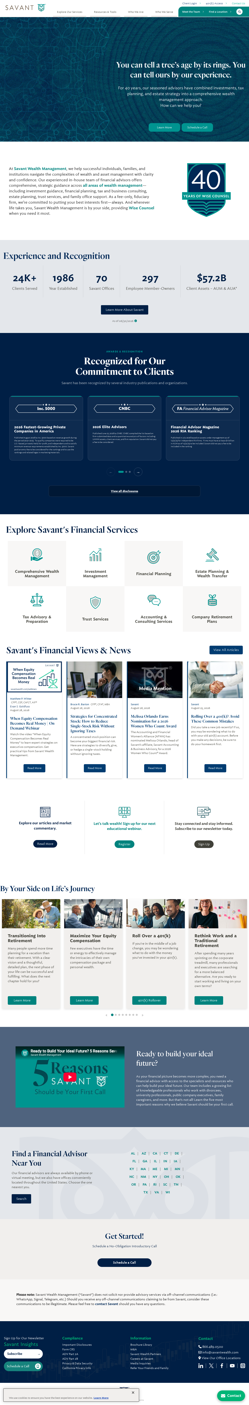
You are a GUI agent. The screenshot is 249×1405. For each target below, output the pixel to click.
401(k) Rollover (149, 1000)
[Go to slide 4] (123, 1015)
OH (167, 1177)
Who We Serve (164, 12)
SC (165, 1185)
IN (165, 1161)
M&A (133, 1349)
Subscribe (14, 1354)
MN (178, 1169)
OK (178, 1177)
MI (166, 1169)
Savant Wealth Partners (145, 1354)
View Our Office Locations (221, 1358)
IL (156, 1161)
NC (132, 1177)
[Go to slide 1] (112, 1015)
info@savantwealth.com (220, 1352)
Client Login (189, 3)
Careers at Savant (141, 1358)
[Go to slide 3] (119, 1015)
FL (134, 1161)
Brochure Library (141, 1344)
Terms (141, 1400)
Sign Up (204, 844)
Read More (34, 768)
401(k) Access (214, 3)
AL (133, 1153)
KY (132, 1169)
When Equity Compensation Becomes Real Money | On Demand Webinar (33, 723)
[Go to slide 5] (126, 1015)
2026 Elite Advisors (110, 427)
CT (166, 1153)
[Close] (133, 1392)
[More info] (135, 321)
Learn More (164, 127)
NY (155, 1177)
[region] (124, 428)
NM (144, 1177)
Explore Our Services (69, 12)
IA (176, 1161)
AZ (144, 1153)
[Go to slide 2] (116, 1015)
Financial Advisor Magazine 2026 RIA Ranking (195, 429)
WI (168, 1192)
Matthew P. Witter (21, 698)
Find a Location (218, 11)
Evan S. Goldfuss (20, 706)
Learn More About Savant (125, 310)
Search (21, 1199)
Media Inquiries (140, 1363)
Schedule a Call (197, 127)
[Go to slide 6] (130, 1015)
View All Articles (226, 650)
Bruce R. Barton (79, 704)
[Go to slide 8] (137, 1015)
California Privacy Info (76, 1368)
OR (134, 1185)
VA (157, 1192)
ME (155, 1169)
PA (145, 1185)
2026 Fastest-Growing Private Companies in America (40, 429)
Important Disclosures (77, 1344)
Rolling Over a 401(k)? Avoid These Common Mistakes (215, 719)
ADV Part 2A (70, 1354)
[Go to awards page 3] (130, 472)
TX (146, 1192)
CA (155, 1153)
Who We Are (136, 12)
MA (144, 1169)
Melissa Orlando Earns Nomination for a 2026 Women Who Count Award (154, 721)
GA (145, 1161)
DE (177, 1153)
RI (155, 1185)
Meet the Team (191, 11)
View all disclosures (124, 491)
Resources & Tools (105, 12)
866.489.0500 (212, 1347)
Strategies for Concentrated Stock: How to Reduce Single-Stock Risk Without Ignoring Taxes (93, 723)
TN (176, 1185)
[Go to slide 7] (133, 1015)
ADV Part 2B (70, 1358)
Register (124, 844)
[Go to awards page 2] (126, 472)
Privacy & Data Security (77, 1363)
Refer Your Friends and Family (149, 1368)
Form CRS (68, 1349)
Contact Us (238, 3)
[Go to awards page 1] (121, 472)
